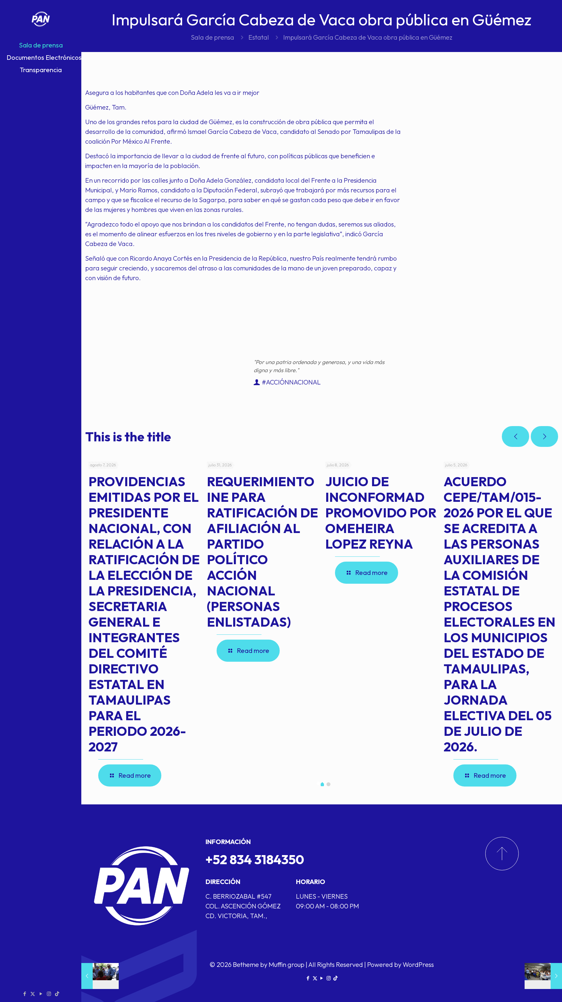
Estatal (258, 37)
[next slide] (544, 436)
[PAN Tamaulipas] (40, 19)
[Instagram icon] (49, 994)
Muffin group (286, 964)
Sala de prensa (212, 37)
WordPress (418, 964)
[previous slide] (515, 436)
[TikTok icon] (57, 994)
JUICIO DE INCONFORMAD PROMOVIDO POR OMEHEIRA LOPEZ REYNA (380, 512)
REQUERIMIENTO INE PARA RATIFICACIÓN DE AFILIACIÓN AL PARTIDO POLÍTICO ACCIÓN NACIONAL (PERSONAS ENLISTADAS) (262, 551)
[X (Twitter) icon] (32, 994)
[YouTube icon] (40, 994)
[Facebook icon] (24, 994)
